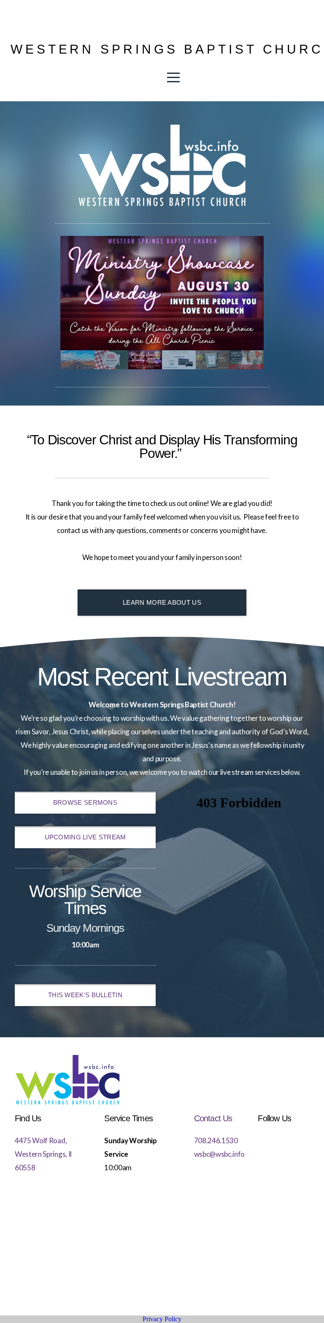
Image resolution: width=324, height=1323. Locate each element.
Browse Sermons (85, 802)
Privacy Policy (162, 1319)
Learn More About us (162, 602)
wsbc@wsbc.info (219, 1154)
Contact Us (213, 1118)
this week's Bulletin (85, 994)
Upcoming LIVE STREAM (85, 837)
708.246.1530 (216, 1140)
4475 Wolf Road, (41, 1140)
